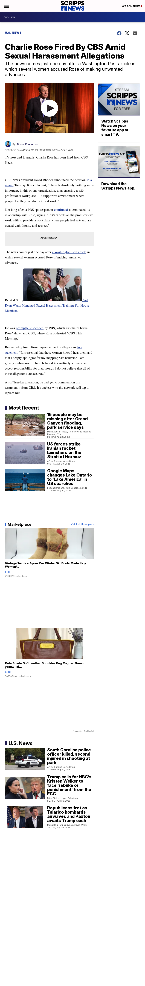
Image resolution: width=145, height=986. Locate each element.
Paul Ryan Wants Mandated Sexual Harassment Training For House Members (47, 305)
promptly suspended (30, 328)
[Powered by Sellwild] (89, 731)
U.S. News (13, 32)
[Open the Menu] (6, 6)
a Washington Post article (69, 252)
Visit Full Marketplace (82, 524)
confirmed (61, 209)
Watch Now (131, 6)
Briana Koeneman (27, 144)
